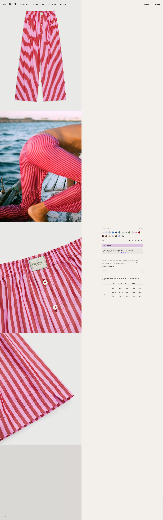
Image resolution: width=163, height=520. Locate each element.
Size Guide (104, 275)
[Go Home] (9, 4)
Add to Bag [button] (106, 245)
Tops (43, 4)
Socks (35, 4)
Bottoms (52, 4)
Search (146, 4)
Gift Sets (63, 4)
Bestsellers (24, 4)
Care (103, 273)
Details (104, 271)
